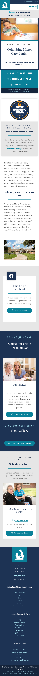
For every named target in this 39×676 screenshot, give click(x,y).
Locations (18, 89)
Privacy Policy (11, 672)
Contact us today (13, 149)
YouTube (20, 635)
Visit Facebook (20, 310)
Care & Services (21, 414)
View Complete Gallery (21, 443)
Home (10, 89)
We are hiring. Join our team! (19, 15)
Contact (19, 603)
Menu (33, 7)
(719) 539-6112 (21, 520)
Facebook (20, 628)
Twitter (20, 630)
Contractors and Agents (19, 660)
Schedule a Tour (21, 79)
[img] (7, 73)
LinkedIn (20, 633)
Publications (19, 625)
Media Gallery (19, 622)
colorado (26, 89)
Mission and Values (19, 649)
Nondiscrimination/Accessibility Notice (21, 673)
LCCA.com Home (32, 2)
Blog (19, 598)
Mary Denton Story (19, 652)
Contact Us (20, 85)
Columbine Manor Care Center (19, 91)
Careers (19, 600)
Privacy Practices (27, 672)
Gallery (19, 595)
